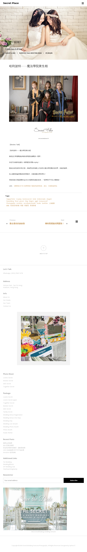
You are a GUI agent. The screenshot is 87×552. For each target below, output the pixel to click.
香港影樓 (33, 205)
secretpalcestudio (30, 203)
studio (39, 203)
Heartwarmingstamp (10, 469)
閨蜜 (21, 205)
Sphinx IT (72, 545)
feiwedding (10, 201)
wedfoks (45, 203)
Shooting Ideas (36, 53)
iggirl (36, 201)
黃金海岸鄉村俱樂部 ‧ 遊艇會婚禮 (14, 448)
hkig (26, 201)
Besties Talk (25, 53)
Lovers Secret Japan (10, 400)
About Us (6, 297)
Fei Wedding (7, 462)
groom (21, 201)
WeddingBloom (8, 464)
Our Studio (7, 300)
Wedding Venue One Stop (12, 418)
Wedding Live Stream (10, 424)
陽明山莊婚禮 (7, 443)
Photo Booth (7, 430)
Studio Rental (7, 433)
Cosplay (19, 199)
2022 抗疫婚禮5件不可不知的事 (13, 450)
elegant (49, 199)
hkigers (31, 201)
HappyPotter (10, 199)
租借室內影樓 (14, 205)
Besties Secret (8, 381)
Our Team (6, 303)
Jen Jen (50, 53)
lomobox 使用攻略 (9, 452)
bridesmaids (41, 199)
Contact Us (7, 306)
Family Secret (7, 412)
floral (16, 201)
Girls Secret (7, 384)
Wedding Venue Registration (12, 415)
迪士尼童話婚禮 (8, 445)
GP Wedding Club (9, 467)
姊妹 (7, 205)
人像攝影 (52, 203)
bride (34, 199)
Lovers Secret (8, 378)
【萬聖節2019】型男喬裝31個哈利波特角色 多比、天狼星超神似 (35, 186)
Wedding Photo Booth (11, 427)
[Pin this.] (78, 196)
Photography (10, 203)
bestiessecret (27, 199)
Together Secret (8, 387)
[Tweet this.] (72, 196)
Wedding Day (7, 421)
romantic (19, 203)
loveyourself (43, 201)
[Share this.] (66, 196)
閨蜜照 (26, 205)
